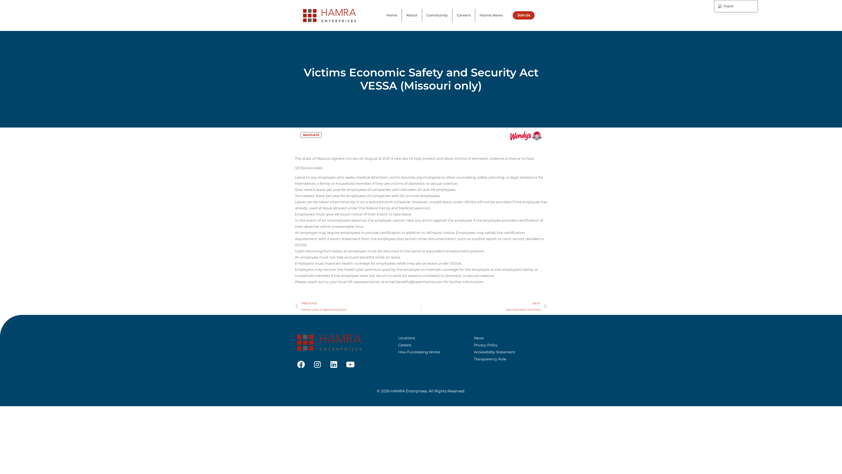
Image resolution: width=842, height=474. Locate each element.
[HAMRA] (329, 15)
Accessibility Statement (494, 352)
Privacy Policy (486, 345)
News (479, 338)
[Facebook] (301, 364)
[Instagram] (317, 364)
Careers (404, 345)
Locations (406, 338)
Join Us (523, 15)
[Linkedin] (334, 364)
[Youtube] (350, 364)
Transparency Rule (490, 359)
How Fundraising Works (419, 352)
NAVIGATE (311, 135)
